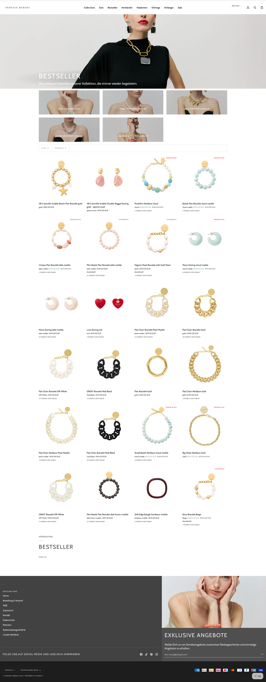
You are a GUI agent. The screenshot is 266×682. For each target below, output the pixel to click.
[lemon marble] (151, 461)
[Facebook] (141, 654)
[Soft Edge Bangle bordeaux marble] (157, 488)
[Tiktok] (146, 654)
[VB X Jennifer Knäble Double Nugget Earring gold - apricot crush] (109, 177)
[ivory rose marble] (141, 211)
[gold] (151, 276)
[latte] (199, 211)
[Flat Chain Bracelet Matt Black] (109, 426)
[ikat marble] (204, 211)
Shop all (43, 557)
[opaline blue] (141, 337)
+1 (160, 522)
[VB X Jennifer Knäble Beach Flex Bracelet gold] (61, 177)
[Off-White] (60, 399)
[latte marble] (45, 273)
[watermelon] (194, 525)
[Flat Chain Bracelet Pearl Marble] (157, 303)
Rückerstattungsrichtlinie (14, 629)
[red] (88, 337)
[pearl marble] (189, 211)
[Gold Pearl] (146, 276)
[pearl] (141, 276)
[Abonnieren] (261, 654)
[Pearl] (136, 276)
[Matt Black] (108, 399)
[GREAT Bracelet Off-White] (61, 488)
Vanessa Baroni (12, 676)
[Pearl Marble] (60, 522)
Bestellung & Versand (13, 600)
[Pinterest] (151, 654)
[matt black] (108, 461)
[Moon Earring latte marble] (61, 303)
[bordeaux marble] (184, 211)
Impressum (8, 610)
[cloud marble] (194, 211)
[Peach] (184, 525)
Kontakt (6, 615)
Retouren (7, 624)
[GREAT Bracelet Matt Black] (109, 365)
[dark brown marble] (108, 522)
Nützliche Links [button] (10, 591)
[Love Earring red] (109, 303)
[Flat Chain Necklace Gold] (204, 365)
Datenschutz (9, 620)
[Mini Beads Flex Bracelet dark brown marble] (109, 488)
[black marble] (184, 273)
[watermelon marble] (156, 276)
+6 (160, 276)
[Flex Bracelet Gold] (157, 365)
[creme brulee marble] (204, 273)
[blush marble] (151, 337)
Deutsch (236, 6)
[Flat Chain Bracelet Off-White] (61, 365)
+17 (113, 276)
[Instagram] (156, 654)
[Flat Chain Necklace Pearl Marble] (61, 426)
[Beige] (189, 525)
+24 (161, 337)
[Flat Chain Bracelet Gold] (204, 303)
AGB (5, 605)
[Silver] (184, 399)
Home (6, 595)
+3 (208, 272)
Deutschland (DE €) (30, 670)
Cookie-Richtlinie (11, 634)
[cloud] (136, 211)
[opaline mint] (108, 276)
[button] (89, 7)
